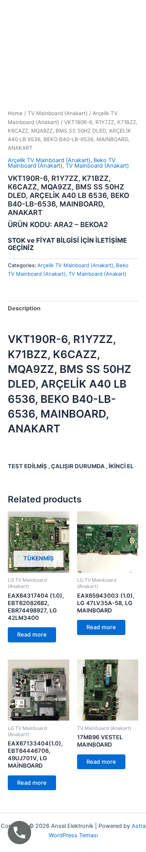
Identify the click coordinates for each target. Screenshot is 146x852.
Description (24, 308)
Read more (32, 634)
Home (15, 113)
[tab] (73, 308)
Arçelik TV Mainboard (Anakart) (49, 160)
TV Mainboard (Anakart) (58, 113)
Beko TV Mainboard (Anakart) (62, 163)
